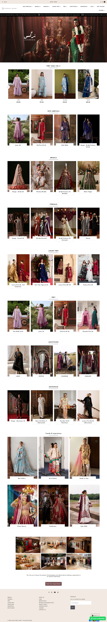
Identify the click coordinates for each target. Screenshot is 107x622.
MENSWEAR (83, 6)
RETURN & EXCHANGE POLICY (46, 602)
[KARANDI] (88, 360)
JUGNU (55, 2)
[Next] (99, 87)
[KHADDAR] (65, 360)
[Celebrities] (53, 506)
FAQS (40, 599)
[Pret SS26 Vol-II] (19, 316)
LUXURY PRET (56, 6)
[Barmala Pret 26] (88, 316)
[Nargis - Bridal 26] (19, 176)
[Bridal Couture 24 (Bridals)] (65, 176)
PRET (64, 6)
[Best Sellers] (22, 458)
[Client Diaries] (22, 506)
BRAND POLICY (43, 601)
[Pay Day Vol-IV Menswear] (65, 405)
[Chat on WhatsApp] (98, 619)
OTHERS (101, 10)
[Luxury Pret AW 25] (65, 269)
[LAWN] (19, 360)
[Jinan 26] (19, 130)
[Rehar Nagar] (88, 176)
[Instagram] (51, 592)
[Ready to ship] (85, 458)
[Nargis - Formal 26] (19, 223)
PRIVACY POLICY (43, 604)
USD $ (95, 615)
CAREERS (41, 608)
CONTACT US (42, 609)
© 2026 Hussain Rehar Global (15, 620)
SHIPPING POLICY (43, 606)
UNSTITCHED (73, 6)
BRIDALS (37, 6)
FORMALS (46, 6)
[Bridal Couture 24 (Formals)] (65, 223)
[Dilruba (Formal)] (42, 223)
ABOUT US (41, 597)
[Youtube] (55, 592)
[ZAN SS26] (65, 130)
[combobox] (18, 1)
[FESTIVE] (42, 360)
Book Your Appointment (53, 584)
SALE (92, 6)
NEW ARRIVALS (27, 6)
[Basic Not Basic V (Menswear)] (42, 405)
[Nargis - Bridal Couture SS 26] (88, 130)
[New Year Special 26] (42, 269)
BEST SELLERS (100, 6)
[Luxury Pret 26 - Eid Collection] (19, 269)
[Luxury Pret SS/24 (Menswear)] (88, 405)
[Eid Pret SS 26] (42, 130)
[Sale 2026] (85, 506)
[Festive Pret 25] (88, 269)
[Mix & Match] (53, 458)
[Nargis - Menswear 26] (19, 405)
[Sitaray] (88, 223)
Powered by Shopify (27, 620)
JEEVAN (51, 2)
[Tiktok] (57, 592)
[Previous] (8, 87)
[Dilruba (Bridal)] (42, 176)
